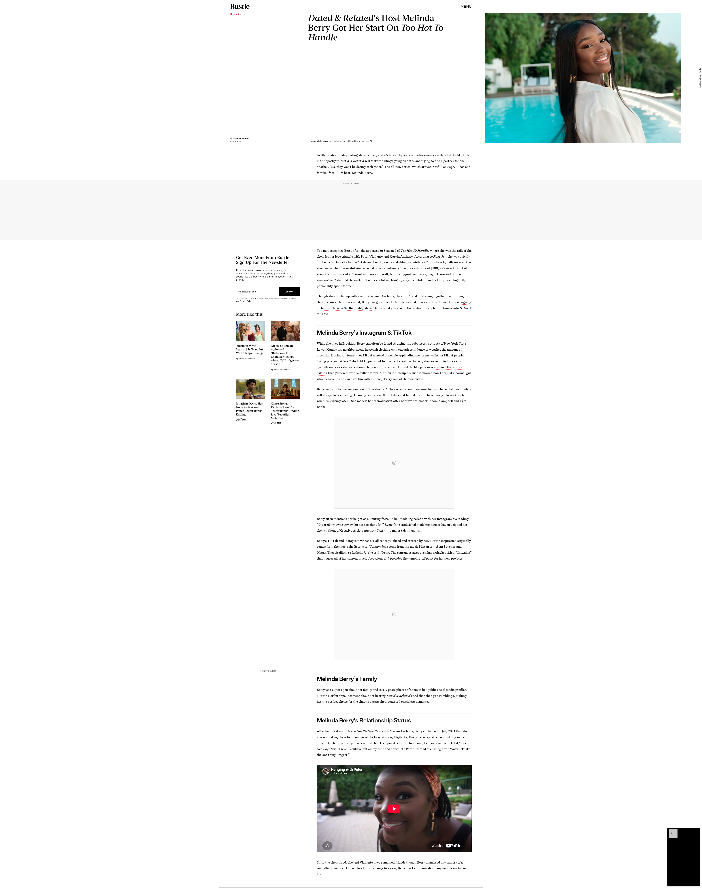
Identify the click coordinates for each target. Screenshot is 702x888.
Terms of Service (290, 299)
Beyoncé (450, 546)
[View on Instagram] (394, 462)
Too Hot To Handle (414, 250)
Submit (289, 291)
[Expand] (671, 831)
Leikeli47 (358, 552)
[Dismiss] (696, 831)
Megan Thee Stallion (331, 552)
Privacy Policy (246, 301)
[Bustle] (240, 6)
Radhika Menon (241, 138)
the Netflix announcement (341, 696)
